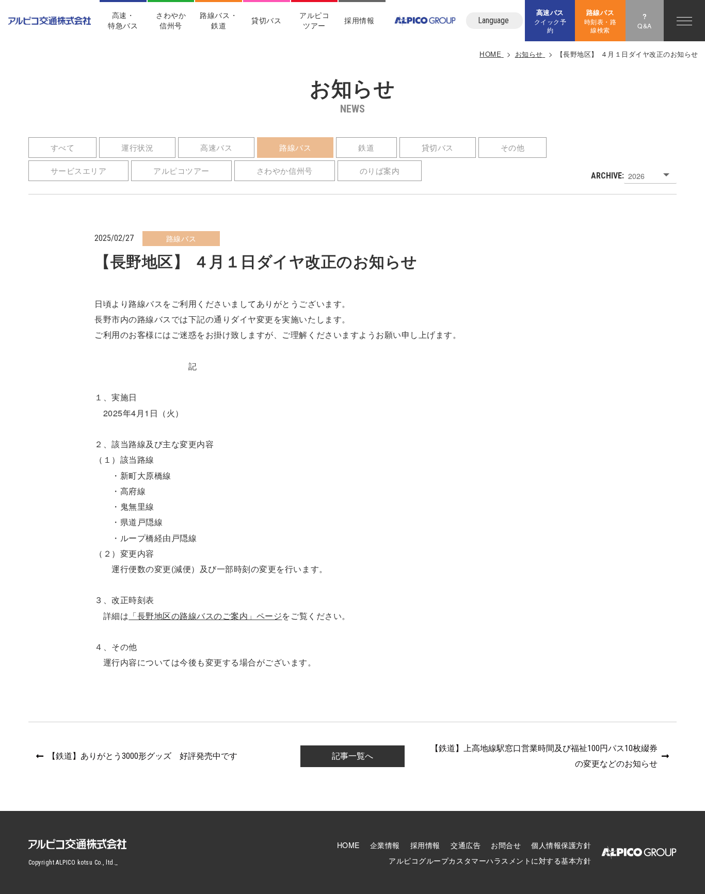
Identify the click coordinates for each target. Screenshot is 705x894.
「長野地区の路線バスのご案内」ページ (205, 615)
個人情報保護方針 (561, 845)
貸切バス (266, 20)
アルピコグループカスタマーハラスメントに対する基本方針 (490, 860)
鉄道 (366, 147)
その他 (513, 147)
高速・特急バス (123, 20)
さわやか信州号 (171, 20)
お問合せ (506, 845)
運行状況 (137, 147)
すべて (63, 147)
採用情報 (359, 20)
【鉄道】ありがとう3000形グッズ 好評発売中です (142, 756)
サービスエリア (79, 170)
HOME (348, 845)
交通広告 (465, 845)
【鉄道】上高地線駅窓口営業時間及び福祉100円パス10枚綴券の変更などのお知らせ (544, 756)
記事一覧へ (352, 756)
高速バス (216, 147)
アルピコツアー (181, 170)
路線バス (295, 147)
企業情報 (385, 845)
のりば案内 (380, 170)
